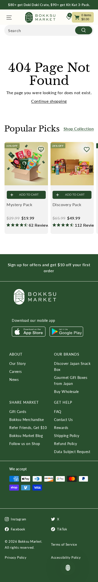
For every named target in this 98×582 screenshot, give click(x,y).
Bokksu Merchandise (26, 419)
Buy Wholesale (66, 391)
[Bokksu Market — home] (40, 17)
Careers (15, 371)
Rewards (61, 427)
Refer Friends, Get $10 (28, 427)
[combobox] (49, 30)
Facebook (18, 529)
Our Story (17, 363)
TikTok (62, 529)
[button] (41, 150)
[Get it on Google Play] (66, 335)
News (14, 379)
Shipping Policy (66, 435)
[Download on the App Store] (28, 335)
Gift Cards (17, 411)
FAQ (57, 411)
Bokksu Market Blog (26, 435)
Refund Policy (65, 444)
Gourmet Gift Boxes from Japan (70, 380)
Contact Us (63, 419)
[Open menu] (8, 17)
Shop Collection (79, 128)
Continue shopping (49, 101)
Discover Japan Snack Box (72, 366)
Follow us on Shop (24, 444)
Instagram (18, 519)
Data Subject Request (72, 452)
